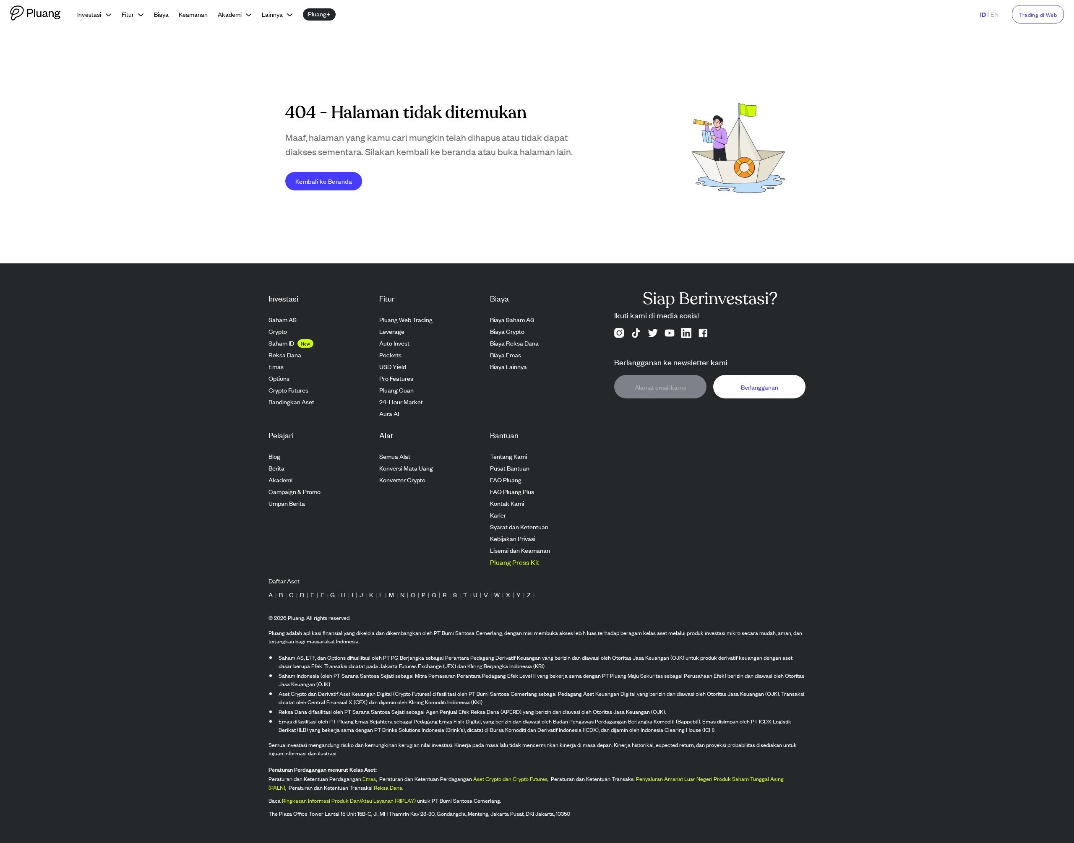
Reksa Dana (388, 787)
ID (983, 14)
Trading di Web (1038, 14)
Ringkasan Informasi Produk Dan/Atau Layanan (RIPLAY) (349, 800)
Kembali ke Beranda (323, 181)
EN (994, 14)
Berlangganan (759, 386)
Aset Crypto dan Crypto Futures (510, 779)
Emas (369, 779)
